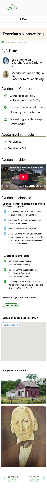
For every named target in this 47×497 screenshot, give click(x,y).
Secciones (11, 42)
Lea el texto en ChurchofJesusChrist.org (27, 62)
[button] (11, 305)
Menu (25, 19)
